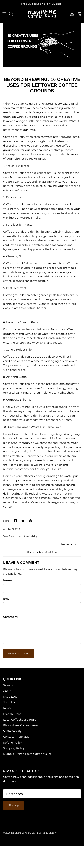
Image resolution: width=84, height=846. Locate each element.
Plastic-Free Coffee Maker (20, 725)
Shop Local (10, 696)
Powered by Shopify (46, 832)
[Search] (13, 14)
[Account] (71, 14)
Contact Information (17, 736)
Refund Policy (12, 742)
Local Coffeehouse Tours (19, 719)
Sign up (13, 805)
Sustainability (30, 536)
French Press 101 (14, 714)
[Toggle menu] (4, 14)
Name (7, 580)
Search (8, 685)
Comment (10, 617)
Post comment (18, 653)
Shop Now (10, 702)
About (7, 691)
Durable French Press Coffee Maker (27, 754)
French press (15, 536)
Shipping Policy (14, 748)
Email (7, 598)
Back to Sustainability (42, 552)
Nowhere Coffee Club (22, 832)
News (7, 708)
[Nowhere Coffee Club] (42, 14)
